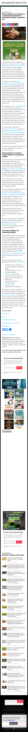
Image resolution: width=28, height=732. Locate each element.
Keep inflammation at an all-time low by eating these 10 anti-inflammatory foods (16, 642)
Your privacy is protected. (8, 372)
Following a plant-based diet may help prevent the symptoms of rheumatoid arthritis (16, 661)
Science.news (5, 313)
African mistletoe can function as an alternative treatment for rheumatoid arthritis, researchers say (16, 688)
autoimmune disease (8, 341)
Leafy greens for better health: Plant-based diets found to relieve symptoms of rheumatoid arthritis (16, 622)
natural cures (5, 343)
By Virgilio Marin (16, 569)
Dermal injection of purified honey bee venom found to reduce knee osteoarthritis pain (16, 615)
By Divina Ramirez (16, 625)
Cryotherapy (8, 274)
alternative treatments (10, 295)
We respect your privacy (19, 709)
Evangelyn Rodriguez (14, 21)
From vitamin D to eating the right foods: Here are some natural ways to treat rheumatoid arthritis (16, 635)
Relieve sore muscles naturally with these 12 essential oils (16, 648)
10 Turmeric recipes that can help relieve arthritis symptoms (15, 654)
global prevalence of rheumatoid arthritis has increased (13, 83)
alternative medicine (8, 339)
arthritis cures (18, 339)
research (16, 345)
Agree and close (13, 723)
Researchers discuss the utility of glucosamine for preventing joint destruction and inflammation (15, 588)
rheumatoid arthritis (20, 106)
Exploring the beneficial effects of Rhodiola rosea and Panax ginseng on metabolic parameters (16, 581)
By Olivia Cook (15, 562)
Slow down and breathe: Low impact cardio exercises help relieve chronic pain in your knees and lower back (16, 566)
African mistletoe (15, 337)
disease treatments (19, 341)
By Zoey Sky (15, 645)
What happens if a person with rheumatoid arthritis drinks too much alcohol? (16, 668)
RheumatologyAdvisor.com (9, 319)
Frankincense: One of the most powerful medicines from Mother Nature (15, 559)
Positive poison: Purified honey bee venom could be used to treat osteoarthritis (15, 608)
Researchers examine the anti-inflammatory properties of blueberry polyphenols (16, 573)
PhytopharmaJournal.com (9, 323)
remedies (10, 345)
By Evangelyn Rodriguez (17, 576)
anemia (22, 196)
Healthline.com (20, 262)
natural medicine (14, 343)
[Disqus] (14, 453)
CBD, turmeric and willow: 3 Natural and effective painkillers (15, 594)
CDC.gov (4, 316)
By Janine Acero (16, 630)
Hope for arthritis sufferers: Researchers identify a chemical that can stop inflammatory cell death (16, 675)
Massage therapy (10, 285)
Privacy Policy (11, 720)
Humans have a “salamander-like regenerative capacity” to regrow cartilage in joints (15, 601)
